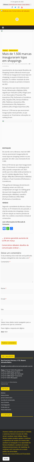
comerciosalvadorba (22, 64)
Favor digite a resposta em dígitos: (12, 328)
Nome (3, 288)
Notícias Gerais (13, 50)
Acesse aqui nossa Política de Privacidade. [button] (16, 453)
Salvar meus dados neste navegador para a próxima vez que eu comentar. (16, 323)
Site (2, 309)
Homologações (5, 405)
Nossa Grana (5, 395)
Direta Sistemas (13, 382)
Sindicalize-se (5, 407)
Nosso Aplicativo (6, 409)
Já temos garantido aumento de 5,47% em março (15, 239)
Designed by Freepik (4, 384)
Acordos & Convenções (8, 400)
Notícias (5, 50)
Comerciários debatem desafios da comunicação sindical (15, 246)
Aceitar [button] (6, 458)
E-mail (3, 299)
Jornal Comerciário (6, 398)
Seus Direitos (5, 402)
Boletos (3, 393)
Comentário (5, 262)
